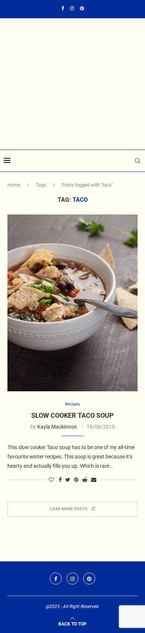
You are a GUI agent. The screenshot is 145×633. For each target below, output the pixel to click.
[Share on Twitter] (67, 480)
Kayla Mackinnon (57, 427)
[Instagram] (72, 8)
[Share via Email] (93, 480)
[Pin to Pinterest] (76, 480)
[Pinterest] (82, 8)
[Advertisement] (72, 108)
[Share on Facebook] (60, 480)
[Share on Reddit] (84, 480)
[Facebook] (62, 8)
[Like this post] (51, 480)
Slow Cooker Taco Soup (72, 415)
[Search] (137, 161)
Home (13, 185)
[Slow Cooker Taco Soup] (72, 302)
